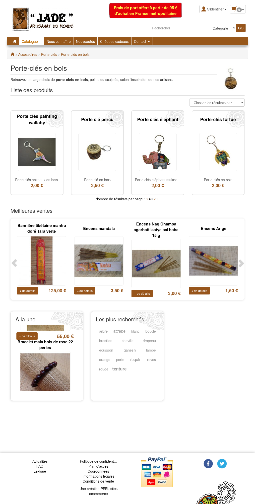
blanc (135, 331)
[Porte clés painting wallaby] (37, 151)
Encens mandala (99, 228)
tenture (119, 369)
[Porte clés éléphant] (158, 151)
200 (157, 198)
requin (135, 359)
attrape (119, 331)
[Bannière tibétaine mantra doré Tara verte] (41, 260)
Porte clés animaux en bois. (37, 179)
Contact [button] (140, 41)
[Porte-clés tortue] (218, 151)
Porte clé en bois (97, 179)
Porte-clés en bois (218, 179)
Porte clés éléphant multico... (158, 179)
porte (120, 359)
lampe (151, 350)
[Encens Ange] (213, 260)
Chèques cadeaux (114, 41)
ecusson (106, 350)
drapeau (149, 340)
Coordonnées (98, 471)
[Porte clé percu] (97, 151)
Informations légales (98, 476)
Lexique (40, 471)
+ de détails (27, 290)
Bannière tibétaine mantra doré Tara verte (41, 228)
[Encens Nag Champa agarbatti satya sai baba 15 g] (156, 262)
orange (104, 359)
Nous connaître (59, 41)
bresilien (105, 340)
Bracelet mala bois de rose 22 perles (45, 331)
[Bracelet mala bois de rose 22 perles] (45, 362)
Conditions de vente (98, 481)
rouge (103, 368)
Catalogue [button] (30, 41)
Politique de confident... (98, 461)
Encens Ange (213, 228)
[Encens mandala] (99, 260)
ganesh (130, 350)
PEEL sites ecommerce (103, 491)
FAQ (39, 466)
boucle (150, 331)
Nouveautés (85, 41)
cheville (127, 340)
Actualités (40, 461)
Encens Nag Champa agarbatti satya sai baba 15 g (156, 229)
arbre (103, 331)
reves (151, 359)
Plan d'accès (98, 466)
